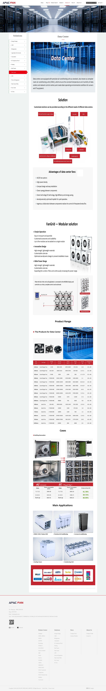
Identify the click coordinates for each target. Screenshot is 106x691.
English (100, 2)
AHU (55, 636)
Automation (56, 640)
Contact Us (88, 636)
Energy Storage (57, 633)
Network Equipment (58, 655)
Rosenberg (40, 643)
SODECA (40, 645)
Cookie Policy (44, 688)
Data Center (56, 650)
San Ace (40, 657)
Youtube (12, 627)
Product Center (54, 2)
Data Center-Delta (57, 657)
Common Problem (74, 636)
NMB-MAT (40, 665)
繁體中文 (88, 688)
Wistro (39, 655)
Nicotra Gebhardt (41, 650)
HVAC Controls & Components (42, 671)
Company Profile (89, 633)
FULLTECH (40, 648)
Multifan (40, 677)
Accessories (40, 679)
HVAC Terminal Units (42, 674)
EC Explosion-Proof (58, 643)
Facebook (21, 627)
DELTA (39, 638)
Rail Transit (56, 648)
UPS (55, 653)
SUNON (40, 640)
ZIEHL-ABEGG (41, 636)
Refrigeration (57, 638)
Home (42, 2)
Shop (47, 2)
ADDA (39, 662)
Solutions (67, 2)
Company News (73, 633)
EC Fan (55, 662)
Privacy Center (51, 688)
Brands (61, 2)
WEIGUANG (41, 667)
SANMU (40, 660)
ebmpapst (40, 633)
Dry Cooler (56, 660)
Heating (55, 645)
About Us (79, 2)
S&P (39, 653)
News (73, 2)
